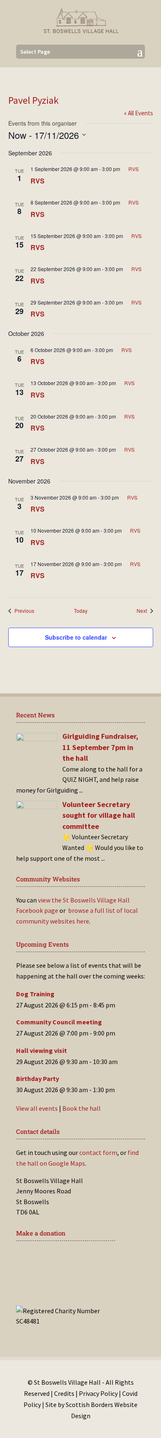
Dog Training (35, 994)
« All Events (138, 113)
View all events (37, 1108)
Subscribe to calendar (76, 637)
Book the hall (81, 1108)
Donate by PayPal (58, 1283)
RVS (38, 181)
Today (81, 610)
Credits (64, 1393)
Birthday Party (37, 1078)
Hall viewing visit (41, 1050)
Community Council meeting (59, 1022)
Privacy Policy (98, 1393)
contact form (98, 1152)
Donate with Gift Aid (64, 1258)
